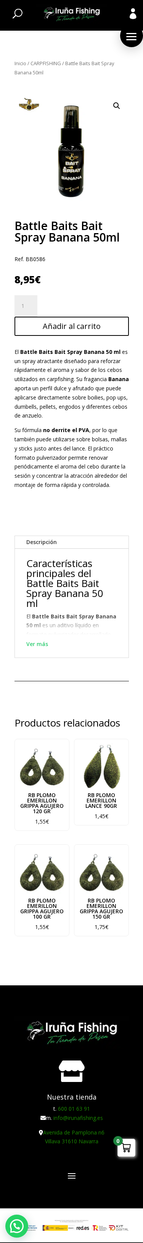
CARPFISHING (46, 63)
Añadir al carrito (72, 326)
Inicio (20, 63)
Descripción (41, 542)
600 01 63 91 (74, 1108)
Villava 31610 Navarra (71, 1141)
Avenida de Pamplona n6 (73, 1132)
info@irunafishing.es (78, 1117)
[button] (131, 35)
